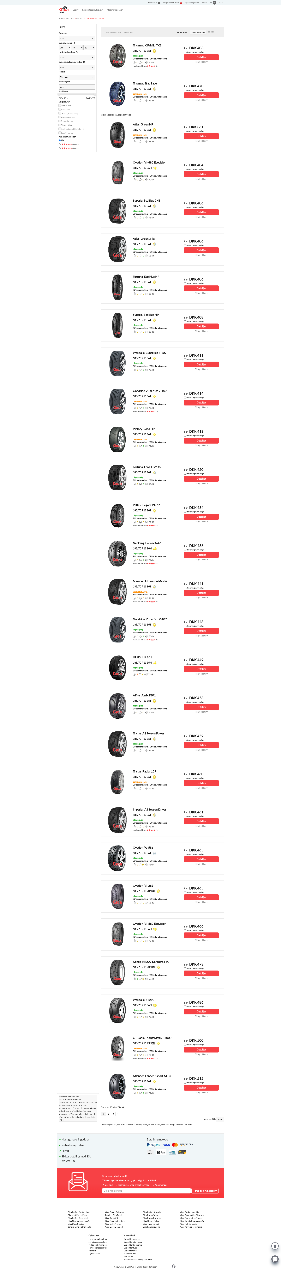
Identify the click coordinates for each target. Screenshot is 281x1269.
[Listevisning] (209, 32)
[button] (275, 1245)
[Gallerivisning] (212, 32)
